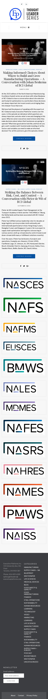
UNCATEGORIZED (31, 662)
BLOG (26, 585)
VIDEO (20, 69)
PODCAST (39, 69)
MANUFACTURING (12, 69)
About (13, 695)
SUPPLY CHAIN (30, 189)
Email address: (8, 671)
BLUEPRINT (28, 573)
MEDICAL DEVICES (31, 582)
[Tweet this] (24, 148)
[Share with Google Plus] (27, 148)
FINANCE (27, 597)
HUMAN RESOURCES (32, 606)
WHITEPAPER (29, 576)
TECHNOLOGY (29, 612)
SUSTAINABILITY (30, 603)
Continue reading (24, 138)
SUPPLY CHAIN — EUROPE (30, 649)
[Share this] (21, 148)
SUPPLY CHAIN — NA (13, 189)
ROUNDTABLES (30, 656)
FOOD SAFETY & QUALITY (30, 588)
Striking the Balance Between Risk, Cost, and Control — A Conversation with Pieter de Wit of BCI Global (24, 197)
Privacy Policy (32, 695)
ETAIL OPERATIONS (32, 600)
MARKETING (29, 617)
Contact (21, 695)
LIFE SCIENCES (30, 579)
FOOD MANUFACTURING (31, 593)
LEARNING (28, 609)
